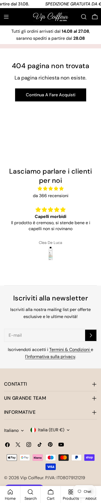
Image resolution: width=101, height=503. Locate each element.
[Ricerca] (83, 16)
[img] (50, 188)
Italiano (11, 430)
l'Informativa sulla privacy (50, 356)
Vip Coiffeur (31, 478)
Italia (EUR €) (51, 430)
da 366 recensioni (50, 195)
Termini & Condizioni (70, 349)
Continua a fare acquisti (50, 95)
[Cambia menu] (6, 16)
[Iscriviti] (90, 335)
